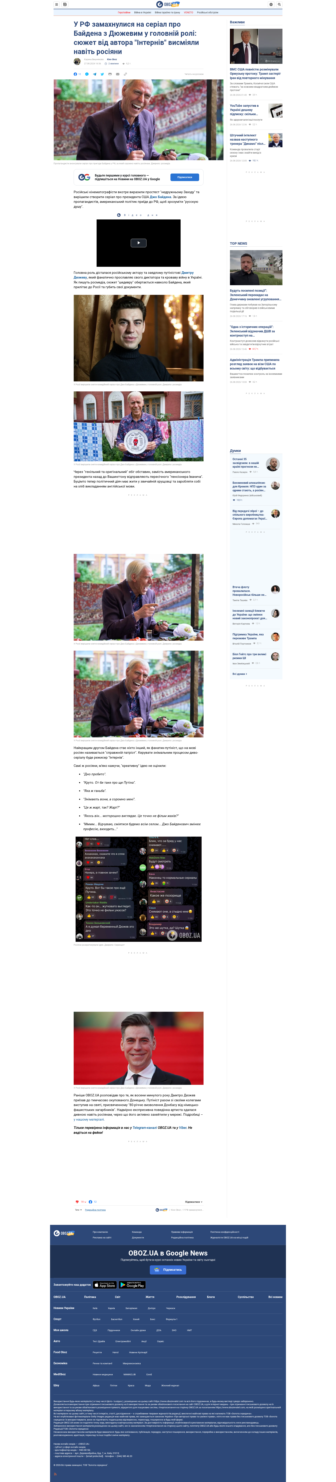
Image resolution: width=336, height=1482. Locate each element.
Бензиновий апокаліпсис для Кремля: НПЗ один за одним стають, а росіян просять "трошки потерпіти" (249, 486)
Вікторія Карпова (241, 624)
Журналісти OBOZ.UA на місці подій (229, 1237)
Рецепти (97, 1352)
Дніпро (151, 1308)
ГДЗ (95, 1330)
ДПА (158, 1330)
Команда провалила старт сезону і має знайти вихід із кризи (245, 152)
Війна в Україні (142, 12)
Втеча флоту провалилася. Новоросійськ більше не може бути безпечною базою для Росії (248, 591)
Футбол (96, 1319)
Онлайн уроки (138, 1330)
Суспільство (246, 1297)
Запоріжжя (131, 1308)
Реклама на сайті (102, 1237)
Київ (95, 1308)
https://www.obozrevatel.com (168, 1401)
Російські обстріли (207, 12)
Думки (235, 451)
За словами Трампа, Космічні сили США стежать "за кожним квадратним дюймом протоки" (254, 86)
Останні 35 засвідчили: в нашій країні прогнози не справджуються (246, 463)
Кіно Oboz (112, 59)
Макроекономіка (132, 1363)
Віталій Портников (242, 644)
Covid (149, 1374)
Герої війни (124, 12)
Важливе (237, 22)
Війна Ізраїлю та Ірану (167, 12)
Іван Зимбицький (241, 663)
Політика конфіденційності (224, 1232)
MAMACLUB (130, 1374)
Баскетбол (116, 1319)
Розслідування (186, 1297)
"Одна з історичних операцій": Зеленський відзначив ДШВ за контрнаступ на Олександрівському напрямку (252, 331)
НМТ (189, 1330)
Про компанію (100, 1232)
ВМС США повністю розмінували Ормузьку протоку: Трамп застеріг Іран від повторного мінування (255, 73)
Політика (90, 1297)
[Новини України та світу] (161, 1210)
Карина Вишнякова (94, 59)
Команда (137, 1232)
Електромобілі (123, 1341)
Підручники (114, 1330)
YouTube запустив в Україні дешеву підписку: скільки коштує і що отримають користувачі (247, 110)
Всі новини (275, 1297)
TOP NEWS (238, 243)
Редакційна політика (95, 1210)
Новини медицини (103, 1374)
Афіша (96, 1385)
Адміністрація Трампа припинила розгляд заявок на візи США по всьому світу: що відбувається (254, 364)
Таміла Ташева (240, 600)
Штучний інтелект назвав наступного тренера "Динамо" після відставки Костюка (247, 139)
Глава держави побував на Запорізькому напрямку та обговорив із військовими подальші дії (253, 308)
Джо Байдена (160, 197)
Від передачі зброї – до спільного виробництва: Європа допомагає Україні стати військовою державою (250, 515)
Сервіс (160, 1341)
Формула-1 (171, 1319)
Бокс (152, 1319)
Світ (117, 1297)
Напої (115, 1352)
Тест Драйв (99, 1341)
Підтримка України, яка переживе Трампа (248, 636)
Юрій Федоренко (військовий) (247, 495)
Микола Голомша (241, 524)
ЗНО (174, 1330)
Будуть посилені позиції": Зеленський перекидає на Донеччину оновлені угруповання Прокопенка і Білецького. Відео (254, 295)
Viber (182, 1128)
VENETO (188, 12)
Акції (143, 1341)
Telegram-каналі (145, 1128)
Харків (111, 1308)
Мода (148, 1385)
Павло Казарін (240, 472)
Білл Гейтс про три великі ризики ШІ (249, 656)
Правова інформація (182, 1232)
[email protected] (94, 1456)
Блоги (211, 1297)
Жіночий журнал (170, 1385)
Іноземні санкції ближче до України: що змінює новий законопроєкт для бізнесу (249, 614)
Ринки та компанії (102, 1363)
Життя (150, 1297)
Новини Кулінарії (138, 1352)
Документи (138, 1237)
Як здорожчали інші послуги (246, 119)
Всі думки (239, 674)
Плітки (113, 1385)
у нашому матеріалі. (89, 1119)
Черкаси (170, 1308)
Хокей (136, 1319)
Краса (131, 1385)
